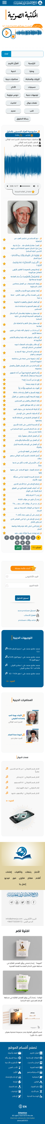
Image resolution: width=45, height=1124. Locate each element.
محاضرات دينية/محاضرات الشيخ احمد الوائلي (21, 139)
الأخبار (36, 871)
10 (17, 542)
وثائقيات (18, 871)
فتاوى (22, 877)
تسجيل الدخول (23, 597)
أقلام (38, 877)
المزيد (12, 680)
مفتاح (30, 877)
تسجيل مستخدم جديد (27, 610)
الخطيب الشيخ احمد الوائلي (28, 142)
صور (14, 877)
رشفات (28, 871)
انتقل (18, 547)
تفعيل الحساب (30, 614)
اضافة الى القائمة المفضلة (23, 191)
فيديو (7, 877)
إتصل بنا (22, 884)
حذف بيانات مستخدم (27, 619)
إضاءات (9, 871)
